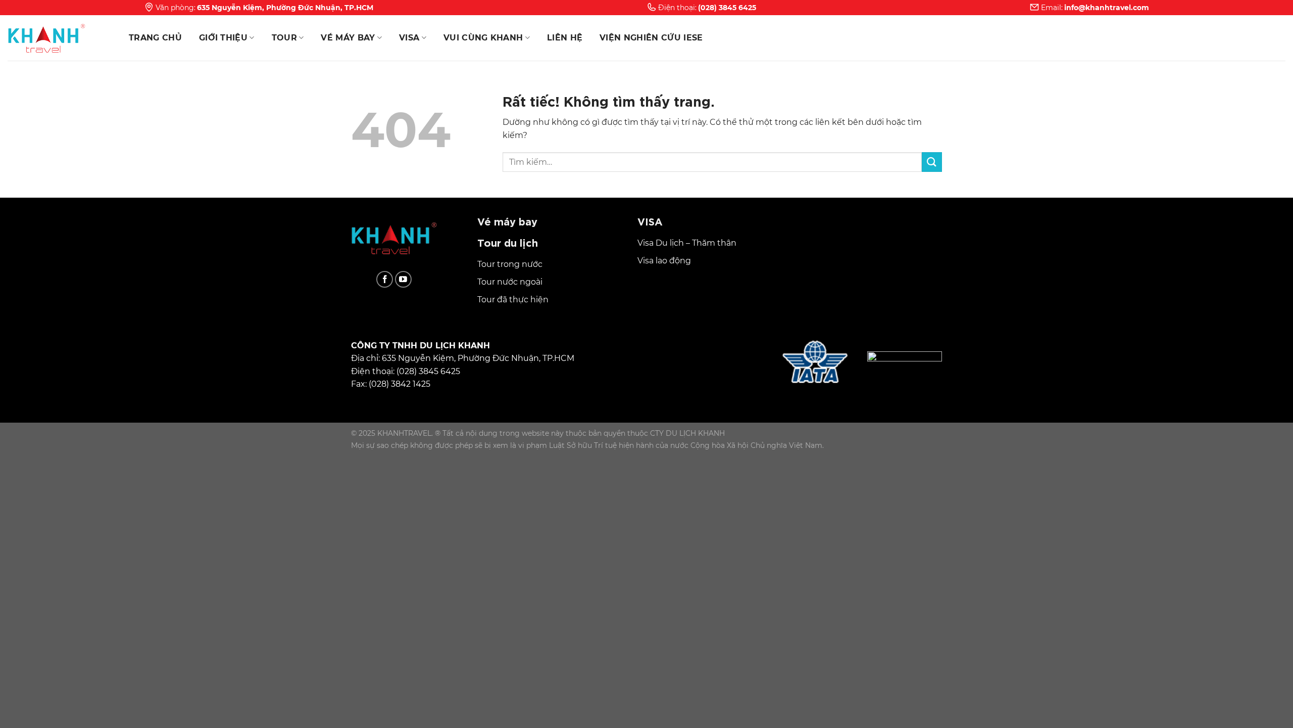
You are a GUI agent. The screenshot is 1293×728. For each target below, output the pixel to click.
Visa (409, 37)
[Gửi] (932, 162)
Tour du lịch (507, 242)
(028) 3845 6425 (727, 7)
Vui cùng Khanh (483, 37)
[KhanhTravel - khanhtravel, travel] (58, 38)
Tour (284, 37)
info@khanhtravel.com (1106, 7)
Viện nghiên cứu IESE (651, 37)
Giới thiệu (223, 37)
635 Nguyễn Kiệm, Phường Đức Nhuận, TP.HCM (285, 7)
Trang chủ (155, 37)
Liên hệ (564, 37)
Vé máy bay (348, 37)
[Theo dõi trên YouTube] (403, 279)
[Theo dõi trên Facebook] (384, 279)
